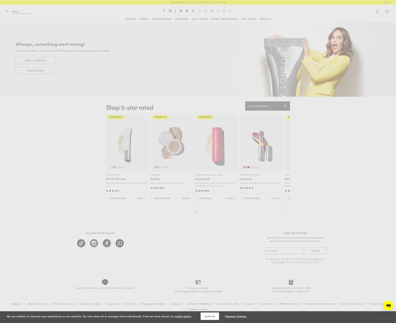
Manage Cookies (236, 316)
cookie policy (183, 316)
